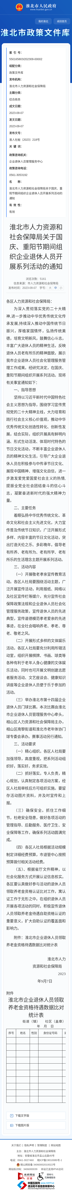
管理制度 (42, 1145)
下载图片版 (22, 1125)
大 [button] (50, 287)
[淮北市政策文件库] (36, 32)
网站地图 (56, 1145)
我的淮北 (43, 21)
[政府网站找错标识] (26, 1176)
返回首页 (62, 21)
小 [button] (61, 287)
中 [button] (55, 287)
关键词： (16, 146)
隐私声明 (29, 1145)
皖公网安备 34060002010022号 (37, 1164)
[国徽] (20, 7)
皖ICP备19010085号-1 (49, 1160)
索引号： (16, 52)
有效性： (16, 205)
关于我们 (16, 1145)
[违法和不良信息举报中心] (36, 1185)
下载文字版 (22, 1115)
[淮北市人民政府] (40, 7)
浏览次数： (36, 279)
